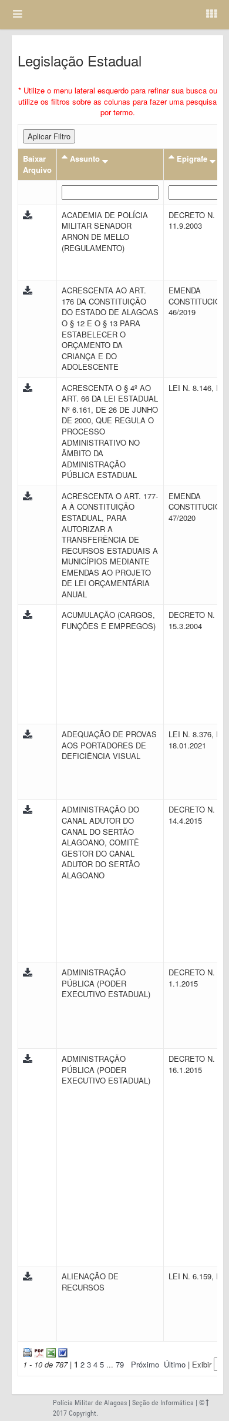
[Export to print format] (27, 1351)
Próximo (145, 1364)
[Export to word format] (62, 1351)
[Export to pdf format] (38, 1351)
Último (175, 1364)
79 (120, 1364)
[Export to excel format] (50, 1351)
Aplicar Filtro (49, 136)
